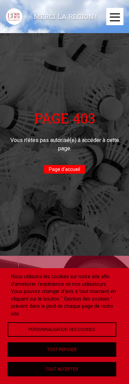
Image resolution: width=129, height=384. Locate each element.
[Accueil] (14, 16)
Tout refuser (62, 349)
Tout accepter (62, 369)
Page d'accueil (64, 169)
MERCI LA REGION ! (65, 16)
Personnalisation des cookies (62, 329)
